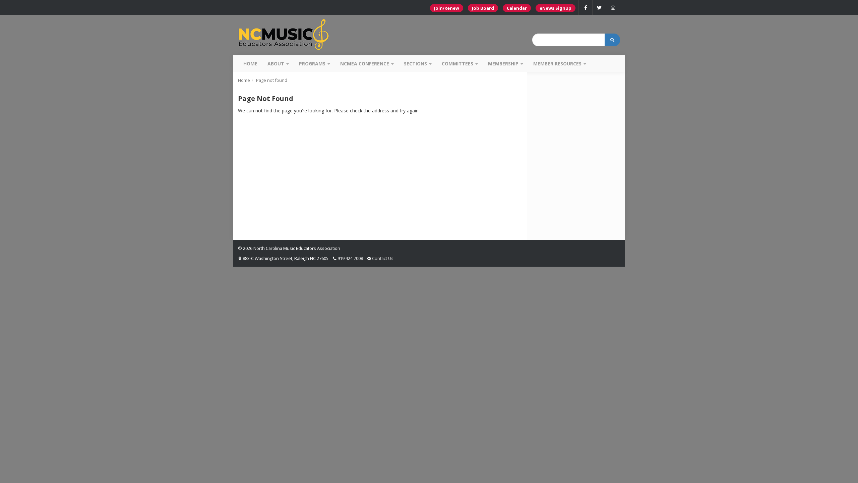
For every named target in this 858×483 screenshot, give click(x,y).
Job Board (483, 8)
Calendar (517, 8)
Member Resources (558, 63)
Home (250, 63)
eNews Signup (555, 8)
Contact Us (382, 258)
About (276, 63)
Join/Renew (446, 8)
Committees (458, 63)
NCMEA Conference (365, 63)
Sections (416, 63)
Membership (504, 63)
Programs (313, 63)
